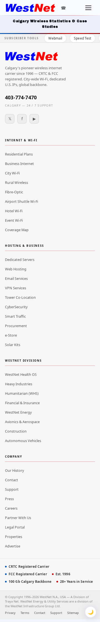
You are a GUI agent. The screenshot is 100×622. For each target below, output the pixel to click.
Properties (13, 536)
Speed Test (82, 38)
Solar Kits (12, 344)
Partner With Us (18, 517)
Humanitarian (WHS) (22, 393)
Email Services (16, 278)
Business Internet (19, 163)
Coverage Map (17, 230)
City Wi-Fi (12, 173)
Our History (14, 470)
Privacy (10, 613)
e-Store (11, 335)
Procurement (16, 326)
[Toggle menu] (88, 8)
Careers (11, 508)
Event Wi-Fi (14, 220)
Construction (16, 431)
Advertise (12, 546)
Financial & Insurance (22, 403)
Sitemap (73, 613)
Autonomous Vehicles (23, 440)
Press (9, 499)
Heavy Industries (18, 384)
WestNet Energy (18, 412)
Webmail (55, 38)
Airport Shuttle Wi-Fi (21, 201)
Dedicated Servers (19, 259)
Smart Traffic (15, 316)
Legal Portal (15, 527)
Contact (11, 480)
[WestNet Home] (30, 8)
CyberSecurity (16, 307)
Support (12, 489)
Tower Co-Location (20, 297)
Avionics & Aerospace (22, 421)
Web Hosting (15, 269)
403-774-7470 (21, 97)
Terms (25, 613)
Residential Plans (19, 154)
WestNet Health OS (21, 374)
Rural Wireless (16, 182)
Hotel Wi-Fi (13, 211)
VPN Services (15, 288)
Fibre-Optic (14, 192)
